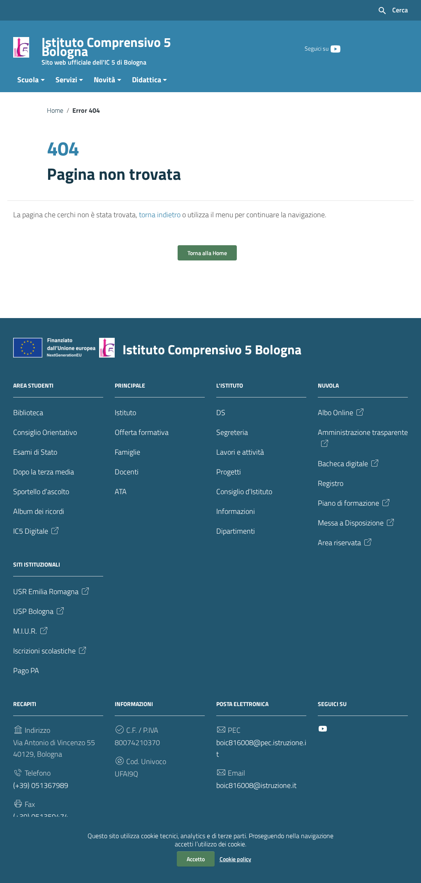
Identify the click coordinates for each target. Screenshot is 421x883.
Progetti (228, 471)
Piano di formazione (348, 503)
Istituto (125, 412)
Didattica (146, 79)
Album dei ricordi (38, 511)
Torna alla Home (207, 253)
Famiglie (127, 452)
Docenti (127, 471)
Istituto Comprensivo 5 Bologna (106, 48)
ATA (121, 491)
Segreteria (232, 432)
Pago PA (26, 670)
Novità (104, 79)
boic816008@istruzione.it (256, 785)
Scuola (28, 79)
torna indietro (159, 214)
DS (220, 412)
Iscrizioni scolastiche (44, 650)
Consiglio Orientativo (45, 432)
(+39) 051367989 (40, 785)
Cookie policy (235, 859)
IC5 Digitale (30, 531)
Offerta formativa (142, 432)
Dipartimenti (235, 531)
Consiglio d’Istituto (244, 491)
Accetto (196, 859)
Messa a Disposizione (351, 522)
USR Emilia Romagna (46, 591)
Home (55, 110)
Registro (330, 483)
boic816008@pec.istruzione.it (261, 748)
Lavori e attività (240, 452)
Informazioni (235, 511)
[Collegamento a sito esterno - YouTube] (335, 48)
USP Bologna (33, 611)
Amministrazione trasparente (363, 432)
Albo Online (335, 412)
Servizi (66, 79)
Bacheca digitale (343, 463)
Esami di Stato (35, 452)
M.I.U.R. (25, 631)
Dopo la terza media (43, 471)
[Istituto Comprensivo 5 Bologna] (21, 46)
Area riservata (339, 542)
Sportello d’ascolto (41, 491)
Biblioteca (28, 412)
